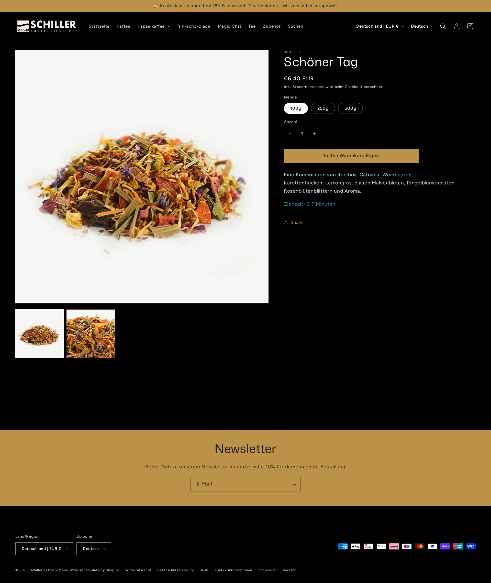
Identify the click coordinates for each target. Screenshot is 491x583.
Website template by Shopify (94, 570)
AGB (204, 570)
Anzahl (290, 121)
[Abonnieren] (293, 484)
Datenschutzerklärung (176, 570)
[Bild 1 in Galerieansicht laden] (39, 334)
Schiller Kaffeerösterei (49, 570)
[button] (153, 26)
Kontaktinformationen (233, 570)
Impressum (267, 570)
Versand (317, 86)
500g (350, 108)
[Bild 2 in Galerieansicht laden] (90, 334)
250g (323, 108)
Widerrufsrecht (138, 570)
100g (296, 108)
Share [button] (297, 222)
